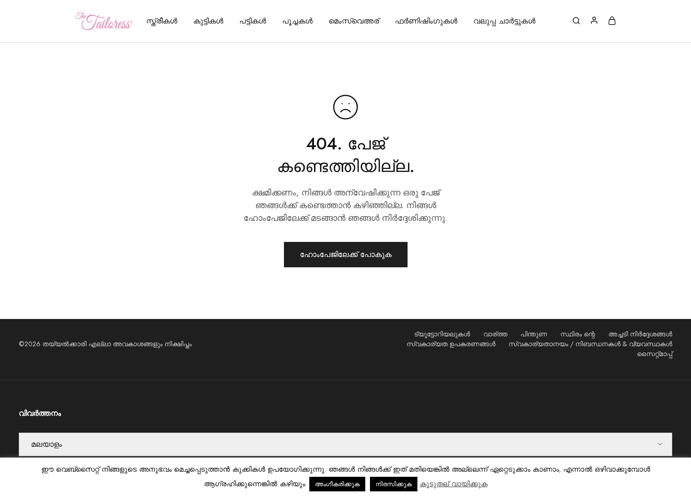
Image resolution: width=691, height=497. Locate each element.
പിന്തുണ (533, 334)
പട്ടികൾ (252, 21)
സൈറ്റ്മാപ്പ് (654, 353)
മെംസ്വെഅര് (354, 21)
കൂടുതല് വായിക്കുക (453, 484)
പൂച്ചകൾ (297, 21)
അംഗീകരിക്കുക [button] (337, 484)
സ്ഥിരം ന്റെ (577, 334)
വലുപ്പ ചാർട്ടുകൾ (504, 21)
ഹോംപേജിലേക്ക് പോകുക (346, 254)
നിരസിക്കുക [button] (394, 484)
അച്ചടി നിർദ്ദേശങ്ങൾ (640, 334)
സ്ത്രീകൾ (161, 21)
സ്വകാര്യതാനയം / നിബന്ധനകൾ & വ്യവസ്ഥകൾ (590, 344)
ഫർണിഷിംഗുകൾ (426, 21)
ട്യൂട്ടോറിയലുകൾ (442, 334)
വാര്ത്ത (495, 334)
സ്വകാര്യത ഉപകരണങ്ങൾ (451, 344)
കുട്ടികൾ (208, 21)
